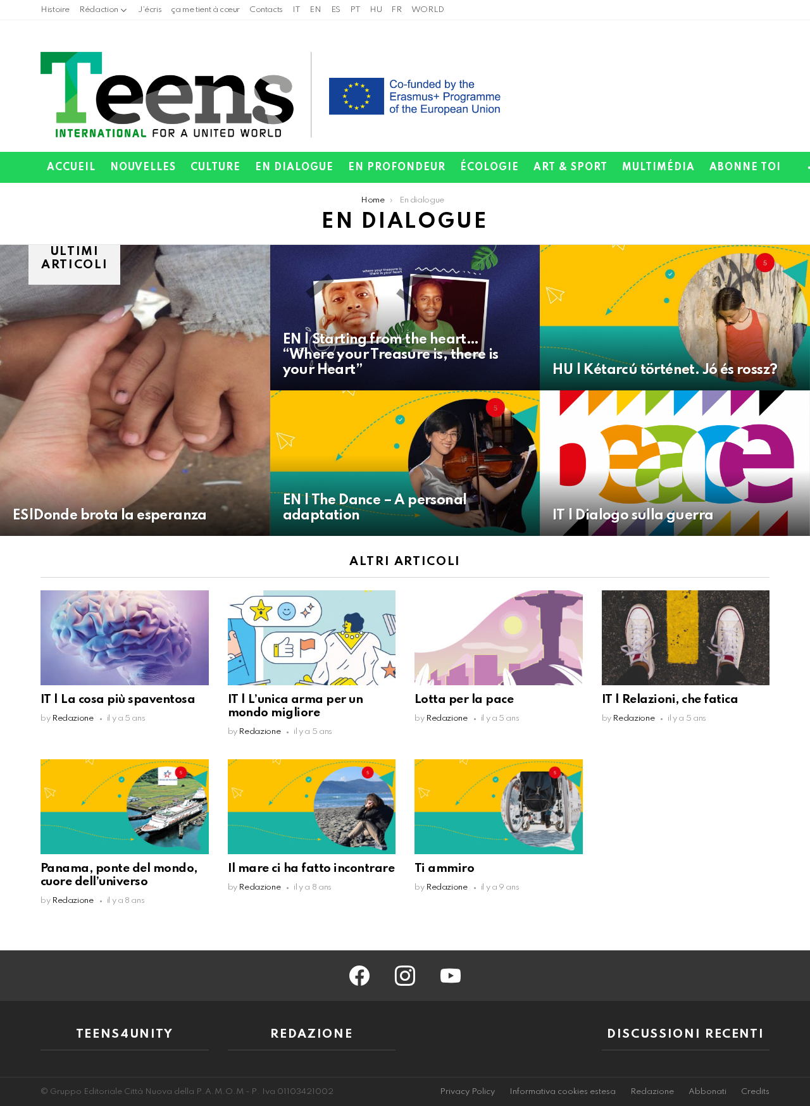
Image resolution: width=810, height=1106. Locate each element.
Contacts (266, 10)
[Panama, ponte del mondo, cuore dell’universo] (124, 806)
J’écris (149, 10)
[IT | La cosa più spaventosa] (124, 637)
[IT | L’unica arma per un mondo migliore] (312, 637)
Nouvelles (143, 168)
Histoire (55, 10)
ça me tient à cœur (205, 10)
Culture (215, 168)
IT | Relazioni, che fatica (670, 699)
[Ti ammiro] (498, 806)
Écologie (489, 168)
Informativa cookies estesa (562, 1092)
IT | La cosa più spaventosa (117, 699)
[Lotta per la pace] (498, 637)
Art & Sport (570, 168)
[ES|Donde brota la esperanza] (135, 390)
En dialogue (294, 168)
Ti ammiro (444, 868)
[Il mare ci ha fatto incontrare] (312, 806)
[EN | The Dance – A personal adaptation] (405, 463)
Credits (755, 1092)
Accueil (71, 168)
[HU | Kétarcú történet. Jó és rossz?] (675, 317)
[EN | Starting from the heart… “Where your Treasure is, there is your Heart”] (405, 317)
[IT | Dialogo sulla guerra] (675, 463)
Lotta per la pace (463, 699)
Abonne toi (745, 168)
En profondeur (397, 168)
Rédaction (98, 10)
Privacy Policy (467, 1092)
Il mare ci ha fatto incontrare (311, 868)
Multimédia (658, 168)
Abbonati (707, 1092)
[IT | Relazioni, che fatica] (686, 637)
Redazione (652, 1092)
